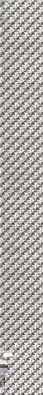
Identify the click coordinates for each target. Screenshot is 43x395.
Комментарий (1, 356)
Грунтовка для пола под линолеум (3, 381)
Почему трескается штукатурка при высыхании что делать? (6, 372)
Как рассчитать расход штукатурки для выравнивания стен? (6, 364)
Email (1, 352)
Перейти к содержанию (2, 0)
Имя (0, 351)
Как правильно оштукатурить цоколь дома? (5, 368)
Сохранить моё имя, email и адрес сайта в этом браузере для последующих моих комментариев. (11, 357)
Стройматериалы (3, 7)
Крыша (2, 5)
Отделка (2, 6)
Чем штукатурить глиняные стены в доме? (4, 393)
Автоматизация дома (3, 4)
